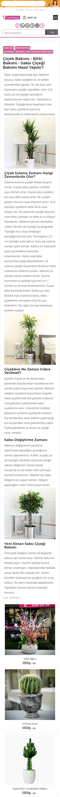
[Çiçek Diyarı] (11, 17)
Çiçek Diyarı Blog (22, 48)
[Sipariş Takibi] (27, 25)
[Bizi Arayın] (22, 25)
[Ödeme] (32, 25)
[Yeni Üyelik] (30, 3)
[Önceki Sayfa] (17, 25)
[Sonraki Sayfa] (42, 25)
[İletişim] (37, 25)
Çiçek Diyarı (8, 48)
